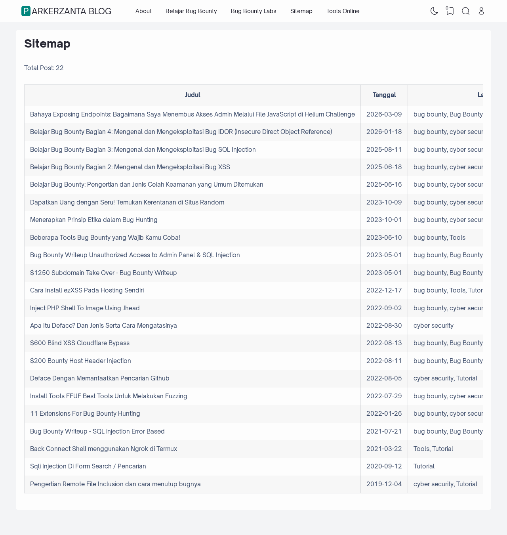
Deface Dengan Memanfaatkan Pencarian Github (100, 378)
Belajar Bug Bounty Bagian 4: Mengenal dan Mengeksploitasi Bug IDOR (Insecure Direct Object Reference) (181, 132)
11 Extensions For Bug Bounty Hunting (85, 413)
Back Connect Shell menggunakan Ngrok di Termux (103, 449)
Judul (192, 95)
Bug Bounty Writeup (478, 114)
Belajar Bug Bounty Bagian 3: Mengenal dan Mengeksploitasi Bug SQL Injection (143, 149)
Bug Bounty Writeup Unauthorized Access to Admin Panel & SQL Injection (135, 255)
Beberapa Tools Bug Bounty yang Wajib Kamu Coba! (105, 237)
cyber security (470, 132)
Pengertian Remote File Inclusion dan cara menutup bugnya (115, 484)
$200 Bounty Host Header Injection (80, 361)
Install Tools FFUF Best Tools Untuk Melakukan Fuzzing (108, 396)
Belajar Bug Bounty (191, 11)
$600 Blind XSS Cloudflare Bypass (80, 343)
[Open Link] (481, 11)
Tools (457, 237)
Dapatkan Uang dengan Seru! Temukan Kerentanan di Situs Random (127, 202)
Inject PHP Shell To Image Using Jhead (85, 308)
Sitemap (301, 11)
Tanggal (384, 95)
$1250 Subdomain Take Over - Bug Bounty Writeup (103, 273)
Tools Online (343, 11)
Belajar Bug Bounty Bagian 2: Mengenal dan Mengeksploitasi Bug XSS (130, 167)
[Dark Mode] (434, 11)
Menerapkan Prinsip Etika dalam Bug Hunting (94, 220)
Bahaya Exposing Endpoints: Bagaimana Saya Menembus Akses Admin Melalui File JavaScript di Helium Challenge (192, 114)
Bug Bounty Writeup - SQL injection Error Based (97, 431)
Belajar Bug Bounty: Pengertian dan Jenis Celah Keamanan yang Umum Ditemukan (146, 184)
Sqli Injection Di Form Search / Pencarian (88, 466)
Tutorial (478, 290)
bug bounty (430, 114)
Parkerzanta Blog (67, 11)
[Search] (465, 11)
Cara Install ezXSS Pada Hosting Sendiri (87, 290)
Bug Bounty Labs (253, 11)
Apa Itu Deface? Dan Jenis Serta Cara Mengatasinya (103, 325)
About (143, 11)
